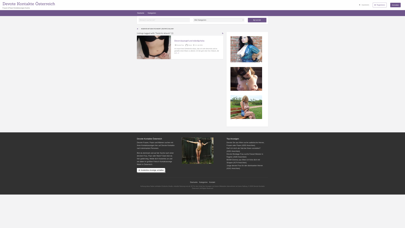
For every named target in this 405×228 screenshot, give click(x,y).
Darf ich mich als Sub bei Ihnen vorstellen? (243, 148)
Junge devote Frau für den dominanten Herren (245, 166)
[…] (177, 53)
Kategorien (152, 13)
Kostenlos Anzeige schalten (152, 170)
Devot (190, 45)
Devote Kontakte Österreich (29, 3)
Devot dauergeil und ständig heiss (189, 40)
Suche (258, 20)
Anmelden (395, 5)
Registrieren (381, 5)
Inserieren (365, 5)
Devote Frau (180, 45)
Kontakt (212, 182)
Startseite (140, 13)
